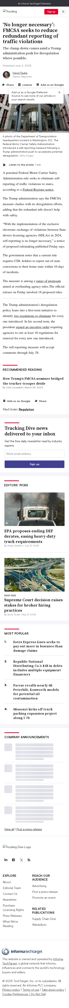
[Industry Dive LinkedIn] (6, 860)
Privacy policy (11, 990)
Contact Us (10, 894)
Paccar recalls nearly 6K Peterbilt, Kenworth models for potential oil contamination (36, 691)
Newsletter (10, 899)
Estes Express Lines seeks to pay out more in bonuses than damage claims (38, 646)
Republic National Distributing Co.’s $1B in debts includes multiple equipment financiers (37, 668)
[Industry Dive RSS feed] (29, 860)
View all (9, 829)
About (7, 882)
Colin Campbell (14, 387)
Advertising (39, 886)
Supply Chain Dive (44, 919)
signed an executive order (32, 327)
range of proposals (48, 281)
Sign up (51, 11)
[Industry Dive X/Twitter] (21, 860)
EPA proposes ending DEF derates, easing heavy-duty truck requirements (30, 536)
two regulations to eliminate (32, 316)
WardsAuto (39, 924)
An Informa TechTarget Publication (34, 3)
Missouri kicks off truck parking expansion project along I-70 (35, 713)
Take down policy (53, 990)
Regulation (26, 409)
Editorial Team (12, 888)
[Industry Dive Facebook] (13, 860)
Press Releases (12, 916)
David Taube (20, 72)
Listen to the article (25, 164)
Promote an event (44, 897)
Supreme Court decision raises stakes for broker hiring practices (33, 605)
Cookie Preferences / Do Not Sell (24, 994)
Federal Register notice (38, 189)
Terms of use (30, 990)
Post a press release (29, 829)
